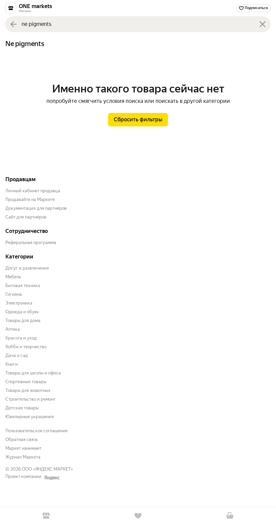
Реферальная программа (30, 242)
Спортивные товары (25, 381)
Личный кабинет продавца (32, 190)
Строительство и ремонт (30, 399)
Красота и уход (21, 337)
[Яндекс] (51, 477)
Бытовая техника (22, 285)
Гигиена (13, 294)
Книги (11, 364)
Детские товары (22, 407)
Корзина (230, 516)
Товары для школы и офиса (33, 372)
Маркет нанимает (23, 448)
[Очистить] (262, 24)
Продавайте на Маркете (30, 199)
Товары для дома (22, 320)
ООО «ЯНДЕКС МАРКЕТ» (47, 469)
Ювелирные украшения (29, 416)
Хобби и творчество (25, 346)
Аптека (12, 329)
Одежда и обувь (22, 311)
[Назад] (13, 24)
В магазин (46, 516)
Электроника (18, 303)
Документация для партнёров (36, 208)
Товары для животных (27, 390)
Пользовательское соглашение (36, 430)
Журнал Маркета (22, 456)
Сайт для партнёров (25, 216)
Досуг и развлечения (27, 268)
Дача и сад (16, 355)
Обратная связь (21, 439)
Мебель (13, 276)
